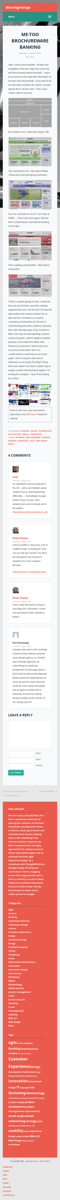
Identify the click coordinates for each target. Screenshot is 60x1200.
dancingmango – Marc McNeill (38, 1161)
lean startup (14, 973)
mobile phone (13, 1098)
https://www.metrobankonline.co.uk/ (30, 512)
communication (24, 1053)
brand (24, 1048)
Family (11, 950)
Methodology (15, 984)
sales (32, 440)
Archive (12, 913)
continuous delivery (19, 920)
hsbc (5, 1175)
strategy (31, 1121)
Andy (15, 477)
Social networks (16, 999)
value (19, 1136)
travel (11, 1007)
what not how (28, 1141)
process (41, 1098)
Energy (11, 943)
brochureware (33, 437)
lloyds (6, 1183)
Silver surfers (47, 791)
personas (23, 1098)
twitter (29, 1126)
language (24, 1087)
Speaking (13, 1003)
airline (21, 1043)
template (7, 1191)
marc (31, 57)
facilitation (29, 1071)
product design (16, 1102)
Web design (36, 434)
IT (18, 1087)
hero (5, 1179)
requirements (32, 1111)
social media (16, 1116)
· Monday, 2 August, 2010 (22, 481)
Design (34, 431)
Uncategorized (16, 1010)
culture (12, 928)
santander (8, 1167)
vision (26, 1136)
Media (11, 980)
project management (19, 992)
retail (11, 995)
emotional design (17, 939)
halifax (6, 1171)
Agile (11, 909)
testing (11, 1125)
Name (39, 753)
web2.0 (11, 444)
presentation (33, 1098)
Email (38, 759)
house (11, 958)
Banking (25, 431)
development (15, 1071)
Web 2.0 (26, 434)
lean (32, 1087)
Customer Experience (19, 932)
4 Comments (19, 455)
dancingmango (18, 7)
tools (18, 1126)
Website (39, 765)
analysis (28, 1043)
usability (13, 1014)
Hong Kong (13, 954)
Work (11, 1025)
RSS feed (31, 414)
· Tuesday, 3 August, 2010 (22, 646)
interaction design (18, 969)
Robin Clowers (20, 538)
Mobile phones (16, 988)
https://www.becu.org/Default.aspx (29, 572)
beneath (7, 1187)
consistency (9, 1195)
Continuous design (18, 924)
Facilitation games (18, 947)
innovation (14, 965)
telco (40, 1121)
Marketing (23, 440)
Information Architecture (21, 962)
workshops (14, 1144)
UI (33, 1125)
